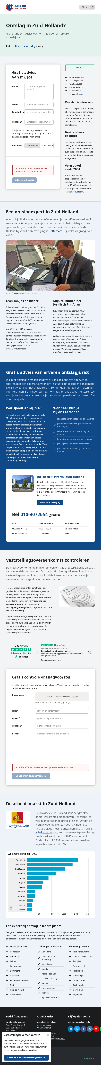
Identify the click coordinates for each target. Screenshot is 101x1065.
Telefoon (16, 121)
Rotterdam (55, 231)
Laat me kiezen (88, 1058)
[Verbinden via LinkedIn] (71, 1029)
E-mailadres (18, 112)
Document (17, 145)
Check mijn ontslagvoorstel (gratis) (25, 1057)
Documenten (18, 694)
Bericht (15, 86)
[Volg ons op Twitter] (77, 1029)
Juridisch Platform (16, 7)
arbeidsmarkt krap (46, 832)
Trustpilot (81, 94)
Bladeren (74, 696)
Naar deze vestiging (50, 502)
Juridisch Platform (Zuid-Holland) (61, 477)
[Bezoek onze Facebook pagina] (83, 1029)
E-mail (15, 718)
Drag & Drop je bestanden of (62, 696)
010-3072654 (22, 46)
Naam (15, 104)
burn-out (22, 440)
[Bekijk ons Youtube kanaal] (96, 1029)
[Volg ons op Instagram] (90, 1029)
